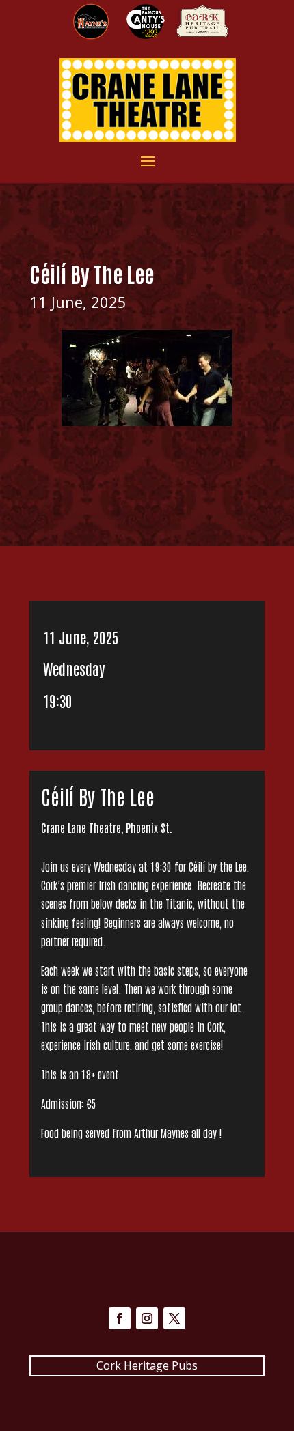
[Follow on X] (174, 1318)
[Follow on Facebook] (120, 1318)
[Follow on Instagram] (147, 1318)
